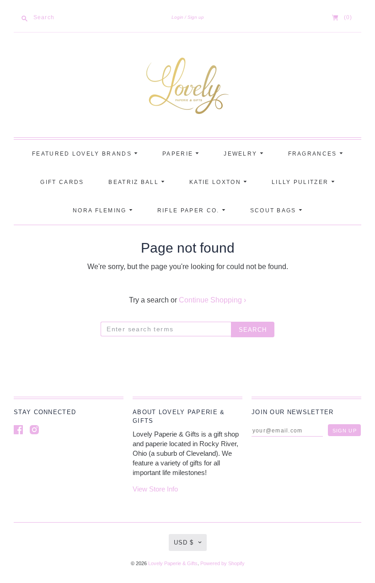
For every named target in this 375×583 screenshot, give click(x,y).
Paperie (178, 154)
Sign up (196, 17)
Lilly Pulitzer (301, 182)
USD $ (183, 542)
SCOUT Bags (274, 210)
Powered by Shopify (222, 563)
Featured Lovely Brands (83, 154)
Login (177, 17)
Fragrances (313, 154)
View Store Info (155, 489)
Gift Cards (62, 182)
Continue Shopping (212, 300)
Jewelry (241, 154)
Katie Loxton (216, 182)
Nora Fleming (101, 210)
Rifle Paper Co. (189, 210)
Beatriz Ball (134, 182)
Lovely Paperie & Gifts (173, 563)
